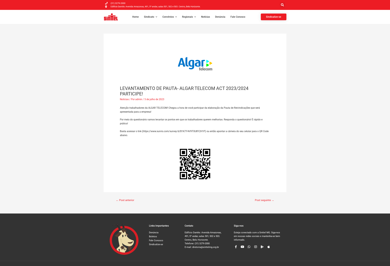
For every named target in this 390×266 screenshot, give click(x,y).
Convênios (168, 16)
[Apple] (269, 247)
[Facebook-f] (236, 247)
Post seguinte (264, 200)
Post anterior (125, 200)
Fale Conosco (237, 16)
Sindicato (149, 16)
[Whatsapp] (249, 247)
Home (135, 16)
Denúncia (220, 16)
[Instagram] (256, 247)
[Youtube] (242, 247)
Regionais (187, 16)
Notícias (205, 16)
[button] (282, 4)
